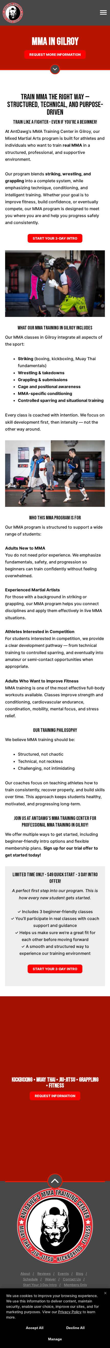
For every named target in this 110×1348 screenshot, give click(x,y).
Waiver (50, 1279)
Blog (79, 1273)
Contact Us (72, 1279)
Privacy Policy (70, 1312)
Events (63, 1273)
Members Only (75, 1285)
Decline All (75, 1328)
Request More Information (55, 54)
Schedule (30, 1279)
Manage (55, 1339)
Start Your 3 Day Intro (40, 1285)
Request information (55, 1096)
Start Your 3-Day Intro (55, 238)
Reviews (44, 1273)
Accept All (34, 1328)
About (25, 1273)
